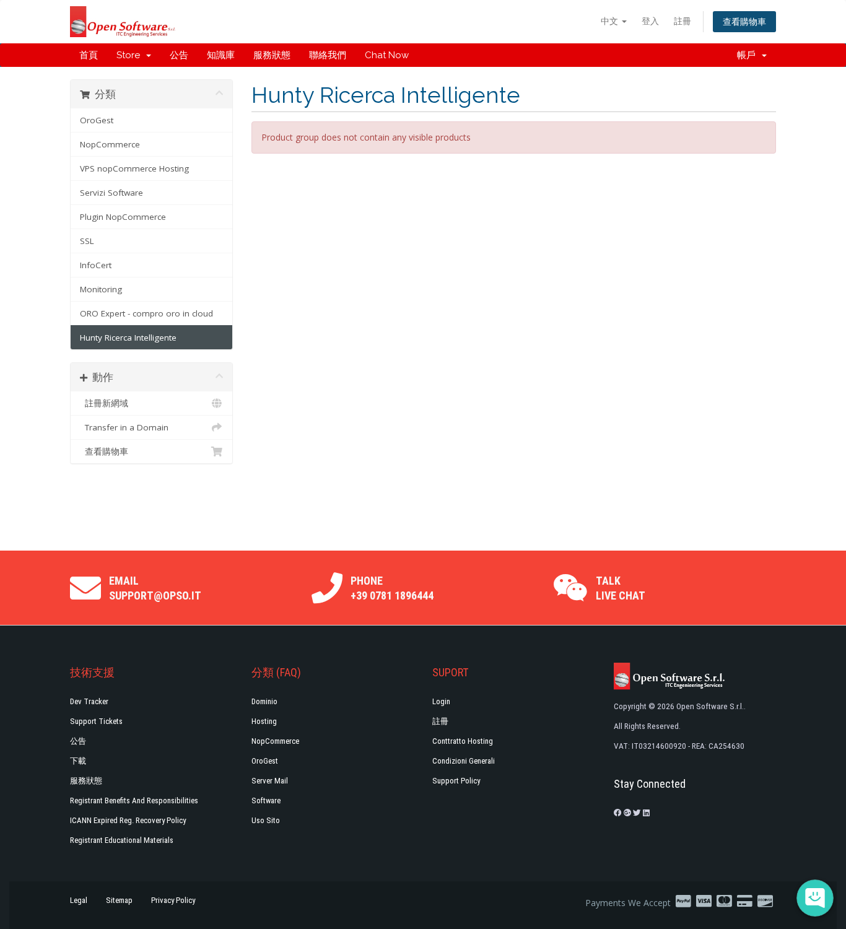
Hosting (264, 721)
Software (266, 800)
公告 (179, 55)
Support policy (456, 780)
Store (130, 55)
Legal (78, 900)
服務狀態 (271, 55)
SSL (87, 240)
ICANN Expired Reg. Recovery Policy (128, 820)
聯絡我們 (327, 55)
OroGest (96, 120)
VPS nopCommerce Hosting (134, 168)
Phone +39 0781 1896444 (392, 588)
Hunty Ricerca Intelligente (128, 337)
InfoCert (95, 265)
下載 (78, 760)
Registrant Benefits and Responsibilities (134, 800)
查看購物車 (744, 21)
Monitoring (101, 289)
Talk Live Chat (620, 588)
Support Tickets (96, 721)
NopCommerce (110, 144)
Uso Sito (265, 820)
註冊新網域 (104, 403)
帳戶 (749, 55)
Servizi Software (111, 192)
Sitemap (119, 900)
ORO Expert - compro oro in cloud (146, 313)
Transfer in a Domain (124, 427)
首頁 (88, 55)
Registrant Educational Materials (121, 840)
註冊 (682, 21)
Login (441, 701)
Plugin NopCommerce (123, 216)
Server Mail (269, 780)
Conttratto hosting (462, 741)
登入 (650, 21)
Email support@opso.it (155, 588)
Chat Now (387, 55)
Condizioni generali (463, 760)
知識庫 (221, 55)
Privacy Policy (173, 900)
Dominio (264, 701)
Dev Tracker (89, 701)
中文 (611, 21)
